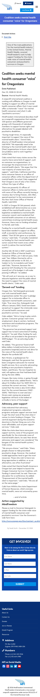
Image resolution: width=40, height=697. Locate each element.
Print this (7, 37)
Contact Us (6, 617)
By (12, 528)
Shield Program (7, 630)
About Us (5, 613)
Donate (4, 621)
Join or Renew (7, 626)
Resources (5, 634)
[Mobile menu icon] (36, 7)
